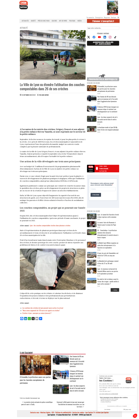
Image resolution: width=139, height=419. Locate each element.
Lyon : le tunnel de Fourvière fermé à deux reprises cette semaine (108, 215)
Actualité (28, 398)
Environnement (33, 398)
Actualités (25, 21)
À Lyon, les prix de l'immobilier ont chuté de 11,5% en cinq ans (107, 254)
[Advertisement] (53, 111)
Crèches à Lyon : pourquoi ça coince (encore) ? (36, 313)
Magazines (107, 17)
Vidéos (79, 21)
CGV (53, 412)
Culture (54, 21)
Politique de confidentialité (63, 412)
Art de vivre (63, 21)
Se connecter (90, 17)
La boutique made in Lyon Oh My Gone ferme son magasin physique (108, 128)
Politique (72, 21)
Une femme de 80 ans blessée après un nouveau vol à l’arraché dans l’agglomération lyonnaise (77, 361)
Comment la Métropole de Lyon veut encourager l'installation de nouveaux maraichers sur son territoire (70, 404)
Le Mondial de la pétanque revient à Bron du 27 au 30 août (107, 262)
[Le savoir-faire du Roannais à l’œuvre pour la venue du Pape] (91, 224)
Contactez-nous (34, 412)
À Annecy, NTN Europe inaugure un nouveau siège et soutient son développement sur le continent (76, 376)
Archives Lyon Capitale (102, 412)
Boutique (113, 17)
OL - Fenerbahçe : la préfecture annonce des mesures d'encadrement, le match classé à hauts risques (107, 234)
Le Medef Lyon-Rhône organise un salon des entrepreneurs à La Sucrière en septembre (107, 245)
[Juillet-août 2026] (112, 8)
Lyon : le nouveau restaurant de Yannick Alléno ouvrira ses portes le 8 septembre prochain (107, 271)
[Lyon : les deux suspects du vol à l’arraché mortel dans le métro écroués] (61, 393)
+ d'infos (115, 290)
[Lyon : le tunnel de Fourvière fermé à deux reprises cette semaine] (91, 216)
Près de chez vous (43, 21)
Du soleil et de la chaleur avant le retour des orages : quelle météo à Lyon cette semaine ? (108, 281)
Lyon (39, 398)
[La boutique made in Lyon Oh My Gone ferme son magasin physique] (91, 129)
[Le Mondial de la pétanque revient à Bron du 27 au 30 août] (91, 263)
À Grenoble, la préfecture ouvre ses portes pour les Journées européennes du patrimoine (35, 380)
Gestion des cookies (78, 412)
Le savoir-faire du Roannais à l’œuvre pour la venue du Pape (106, 223)
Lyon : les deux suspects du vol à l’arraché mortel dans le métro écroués (77, 388)
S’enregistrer (99, 17)
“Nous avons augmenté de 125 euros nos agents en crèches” (41, 310)
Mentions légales (45, 412)
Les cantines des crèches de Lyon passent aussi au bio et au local (42, 308)
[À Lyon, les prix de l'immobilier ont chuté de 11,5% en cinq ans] (91, 255)
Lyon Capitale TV (90, 412)
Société (33, 21)
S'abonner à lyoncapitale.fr (103, 21)
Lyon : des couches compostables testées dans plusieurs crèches (50, 225)
